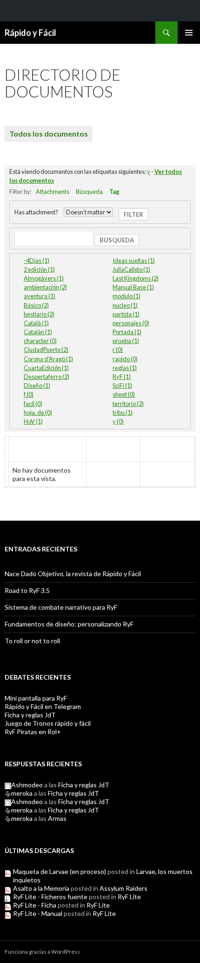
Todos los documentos (48, 133)
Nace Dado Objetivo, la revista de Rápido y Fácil (73, 574)
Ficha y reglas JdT (30, 715)
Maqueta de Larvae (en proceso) (59, 871)
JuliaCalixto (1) (131, 269)
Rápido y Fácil (30, 33)
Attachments (52, 191)
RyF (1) (122, 376)
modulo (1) (126, 296)
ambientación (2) (45, 287)
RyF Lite (129, 897)
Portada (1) (127, 332)
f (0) (28, 394)
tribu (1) (123, 412)
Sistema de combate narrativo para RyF (61, 607)
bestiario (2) (39, 314)
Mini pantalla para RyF (36, 698)
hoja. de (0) (38, 412)
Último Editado (168, 449)
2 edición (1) (39, 269)
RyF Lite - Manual (37, 913)
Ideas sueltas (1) (134, 260)
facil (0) (33, 403)
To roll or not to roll (32, 641)
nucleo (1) (125, 305)
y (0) (118, 421)
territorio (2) (128, 403)
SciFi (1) (122, 385)
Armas (57, 818)
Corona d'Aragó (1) (48, 359)
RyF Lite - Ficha (34, 905)
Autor (113, 445)
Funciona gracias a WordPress (42, 951)
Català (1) (36, 323)
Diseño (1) (37, 385)
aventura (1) (39, 296)
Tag (114, 191)
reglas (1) (125, 367)
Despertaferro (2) (46, 376)
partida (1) (126, 314)
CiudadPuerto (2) (46, 349)
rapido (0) (125, 359)
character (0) (40, 340)
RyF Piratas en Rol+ (33, 732)
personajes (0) (131, 323)
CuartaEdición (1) (46, 367)
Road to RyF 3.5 (27, 590)
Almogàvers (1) (44, 278)
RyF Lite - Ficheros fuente (50, 897)
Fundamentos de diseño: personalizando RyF (69, 624)
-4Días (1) (36, 260)
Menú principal (189, 32)
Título (25, 445)
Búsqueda (89, 191)
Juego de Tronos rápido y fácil (48, 723)
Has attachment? (36, 212)
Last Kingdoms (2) (136, 278)
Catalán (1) (38, 332)
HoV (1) (33, 421)
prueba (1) (126, 340)
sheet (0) (124, 394)
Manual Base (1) (133, 287)
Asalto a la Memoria (41, 888)
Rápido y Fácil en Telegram (43, 706)
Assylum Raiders (123, 888)
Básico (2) (36, 305)
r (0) (118, 349)
